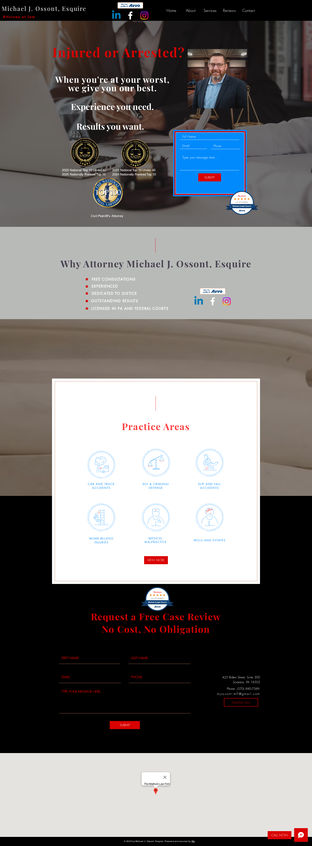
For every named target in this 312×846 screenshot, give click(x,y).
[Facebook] (130, 15)
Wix (193, 841)
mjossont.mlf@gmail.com (238, 694)
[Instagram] (144, 15)
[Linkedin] (116, 15)
